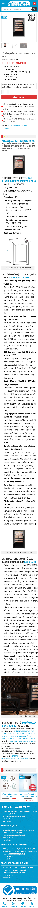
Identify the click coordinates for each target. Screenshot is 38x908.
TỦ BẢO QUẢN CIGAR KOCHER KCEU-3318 (18, 141)
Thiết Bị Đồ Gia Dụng (13, 125)
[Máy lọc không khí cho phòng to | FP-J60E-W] (28, 783)
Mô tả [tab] (6, 137)
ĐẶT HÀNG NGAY (19, 97)
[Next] (33, 27)
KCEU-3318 (30, 561)
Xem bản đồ (7, 821)
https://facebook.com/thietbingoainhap (14, 758)
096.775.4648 (15, 756)
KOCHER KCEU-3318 (19, 277)
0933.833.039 (14, 816)
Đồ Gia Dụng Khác (24, 125)
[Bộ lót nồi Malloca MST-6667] (10, 783)
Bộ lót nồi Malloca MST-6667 (9, 795)
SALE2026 (7, 128)
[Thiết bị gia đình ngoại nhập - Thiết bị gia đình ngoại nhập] (19, 3)
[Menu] (3, 3)
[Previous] (5, 27)
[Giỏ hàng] (34, 3)
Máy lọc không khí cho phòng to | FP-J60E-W (28, 795)
